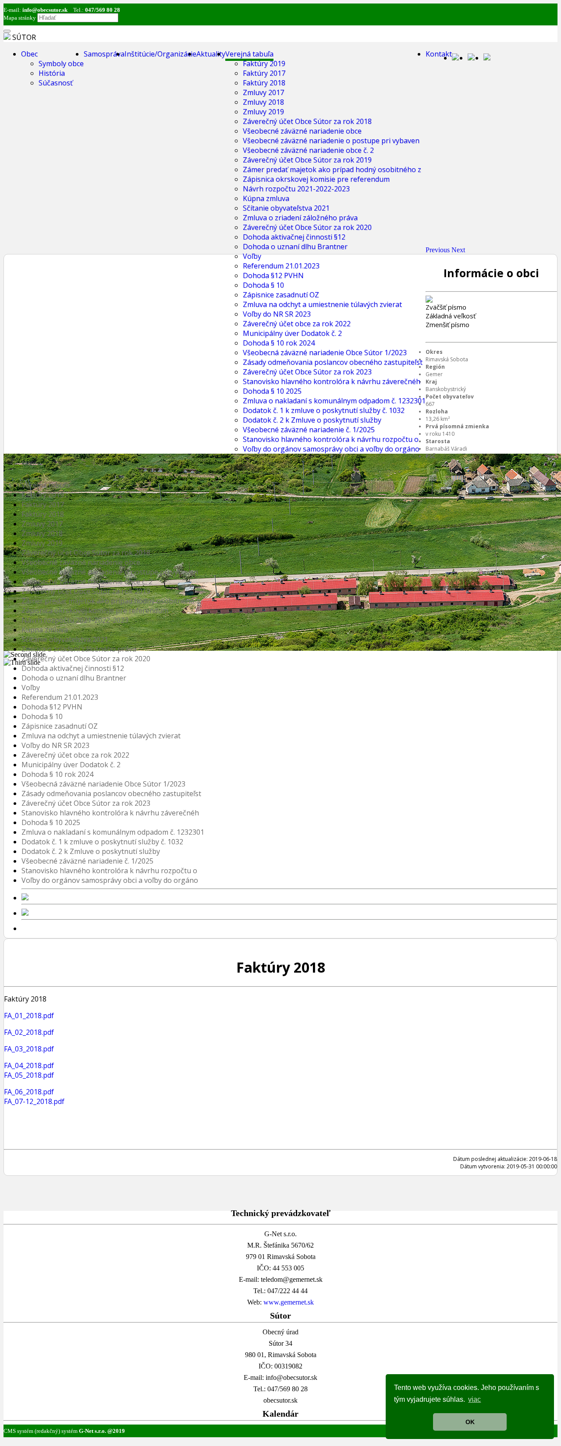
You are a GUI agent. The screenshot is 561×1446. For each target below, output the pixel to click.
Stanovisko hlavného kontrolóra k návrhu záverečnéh (331, 381)
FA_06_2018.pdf (29, 1092)
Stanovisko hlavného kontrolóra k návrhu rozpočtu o (331, 439)
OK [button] (470, 1421)
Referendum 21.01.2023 (281, 266)
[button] (438, 250)
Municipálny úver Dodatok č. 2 (292, 333)
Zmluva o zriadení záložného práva (300, 217)
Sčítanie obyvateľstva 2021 (286, 208)
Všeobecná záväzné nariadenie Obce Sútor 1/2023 (325, 352)
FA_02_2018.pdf (29, 1032)
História (52, 73)
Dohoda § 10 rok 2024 (279, 343)
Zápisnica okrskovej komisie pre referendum (316, 179)
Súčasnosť (56, 83)
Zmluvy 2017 (263, 92)
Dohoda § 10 (263, 285)
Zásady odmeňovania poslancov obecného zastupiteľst (333, 362)
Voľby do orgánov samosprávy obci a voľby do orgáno (331, 449)
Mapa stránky (20, 17)
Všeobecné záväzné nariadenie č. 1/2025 (309, 429)
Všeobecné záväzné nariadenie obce (302, 131)
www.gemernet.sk (288, 1302)
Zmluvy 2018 (263, 102)
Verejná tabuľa (249, 54)
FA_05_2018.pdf (29, 1075)
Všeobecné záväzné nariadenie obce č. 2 (308, 150)
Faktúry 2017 (264, 73)
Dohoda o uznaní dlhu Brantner (295, 246)
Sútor (24, 37)
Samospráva (104, 54)
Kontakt (439, 54)
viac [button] (474, 1399)
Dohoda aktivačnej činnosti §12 (294, 237)
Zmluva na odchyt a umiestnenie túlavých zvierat (322, 304)
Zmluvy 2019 (263, 111)
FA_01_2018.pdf (29, 1015)
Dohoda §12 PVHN (273, 275)
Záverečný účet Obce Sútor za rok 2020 (307, 227)
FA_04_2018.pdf (29, 1065)
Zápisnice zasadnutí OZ (281, 295)
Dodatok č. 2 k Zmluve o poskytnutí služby (312, 420)
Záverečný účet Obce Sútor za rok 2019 (307, 160)
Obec (29, 54)
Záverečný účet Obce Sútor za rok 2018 (307, 121)
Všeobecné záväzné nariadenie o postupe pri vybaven (331, 140)
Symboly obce (61, 63)
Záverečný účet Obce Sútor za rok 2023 (307, 372)
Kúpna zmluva (266, 198)
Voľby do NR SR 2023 (277, 314)
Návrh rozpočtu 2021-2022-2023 (296, 189)
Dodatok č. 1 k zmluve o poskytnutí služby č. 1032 (324, 410)
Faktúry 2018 (264, 83)
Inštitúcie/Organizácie (160, 54)
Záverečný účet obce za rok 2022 (297, 323)
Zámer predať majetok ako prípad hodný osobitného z (332, 169)
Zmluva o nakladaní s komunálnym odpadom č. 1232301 (334, 401)
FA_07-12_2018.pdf (34, 1101)
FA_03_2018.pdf (29, 1049)
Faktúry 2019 (264, 63)
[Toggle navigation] (7, 31)
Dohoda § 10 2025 (272, 391)
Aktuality (210, 54)
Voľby (252, 256)
